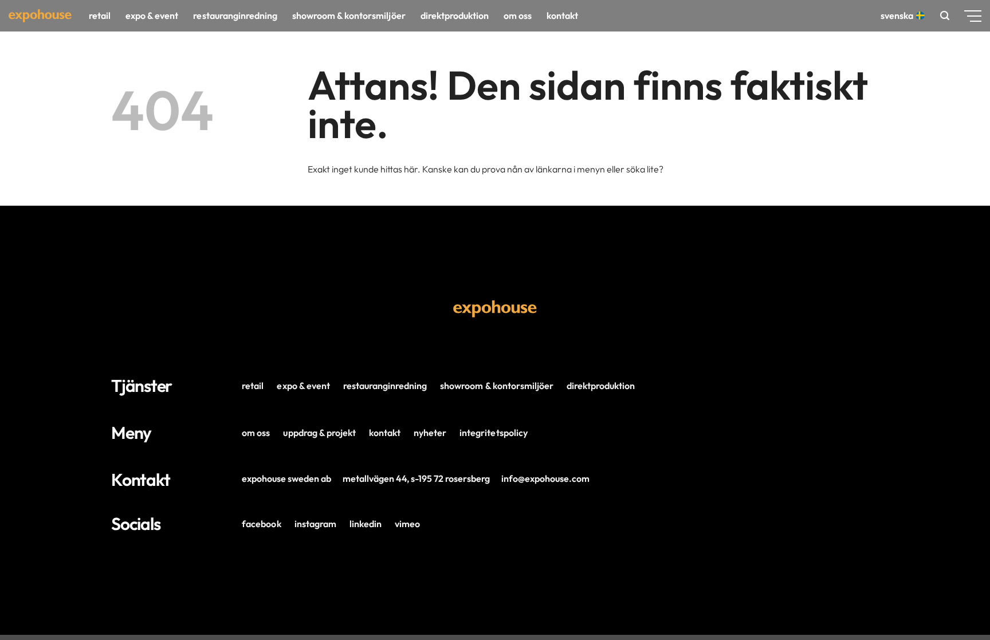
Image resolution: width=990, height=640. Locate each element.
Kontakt (562, 15)
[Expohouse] (40, 15)
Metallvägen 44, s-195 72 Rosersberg (416, 478)
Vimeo (407, 523)
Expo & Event (151, 15)
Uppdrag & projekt (319, 432)
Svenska (897, 15)
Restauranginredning (235, 15)
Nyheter (430, 432)
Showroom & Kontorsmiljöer (496, 385)
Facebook (261, 523)
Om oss (518, 15)
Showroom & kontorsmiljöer (349, 15)
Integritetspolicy (493, 432)
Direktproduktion (455, 15)
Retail (100, 15)
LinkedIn (365, 523)
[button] (944, 15)
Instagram (315, 523)
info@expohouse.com (545, 478)
